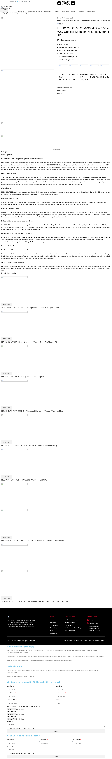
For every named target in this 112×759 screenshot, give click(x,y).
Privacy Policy (31, 728)
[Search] (87, 8)
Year (57, 700)
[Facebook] (59, 3)
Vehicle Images (12, 711)
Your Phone (11, 693)
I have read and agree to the (22, 728)
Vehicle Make (60, 693)
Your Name (10, 686)
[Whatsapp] (68, 3)
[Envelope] (73, 3)
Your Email (59, 686)
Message (10, 721)
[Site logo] (5, 8)
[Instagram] (64, 3)
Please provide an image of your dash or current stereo (24, 706)
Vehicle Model (11, 700)
